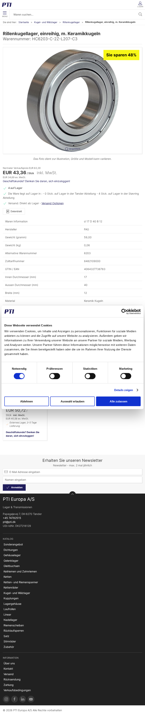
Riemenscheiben (14, 625)
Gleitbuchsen (12, 565)
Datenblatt (16, 211)
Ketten (8, 576)
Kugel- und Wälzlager (45, 22)
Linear (7, 614)
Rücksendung (12, 679)
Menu (5, 16)
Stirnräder (10, 641)
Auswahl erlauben (72, 401)
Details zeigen (123, 389)
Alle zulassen (118, 401)
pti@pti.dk (9, 521)
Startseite (24, 22)
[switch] (54, 376)
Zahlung (9, 684)
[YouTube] (31, 699)
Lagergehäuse (12, 603)
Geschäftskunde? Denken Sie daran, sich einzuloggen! (36, 181)
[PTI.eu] (6, 699)
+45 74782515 (12, 517)
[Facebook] (14, 699)
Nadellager (10, 619)
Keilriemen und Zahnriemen (20, 571)
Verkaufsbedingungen (17, 690)
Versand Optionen (53, 203)
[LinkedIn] (22, 699)
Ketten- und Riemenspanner (21, 582)
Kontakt (8, 668)
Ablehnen (26, 401)
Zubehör (9, 646)
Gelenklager (11, 560)
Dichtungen (11, 549)
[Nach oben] (72, 494)
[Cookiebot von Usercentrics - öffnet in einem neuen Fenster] (124, 311)
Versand (9, 674)
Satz (6, 636)
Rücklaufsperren (14, 630)
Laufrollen (10, 609)
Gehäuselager (12, 555)
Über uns (9, 663)
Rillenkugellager (71, 22)
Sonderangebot (13, 544)
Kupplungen (11, 598)
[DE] (8, 4)
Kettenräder (11, 587)
